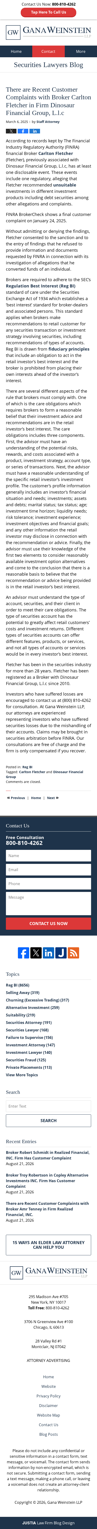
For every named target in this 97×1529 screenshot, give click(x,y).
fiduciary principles (68, 349)
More (80, 51)
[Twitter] (36, 952)
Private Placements (29, 1067)
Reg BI (27, 767)
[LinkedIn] (48, 952)
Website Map (48, 1415)
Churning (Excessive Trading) (37, 1000)
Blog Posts (48, 1434)
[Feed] (73, 952)
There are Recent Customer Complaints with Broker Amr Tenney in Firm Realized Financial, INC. (47, 1209)
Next (53, 797)
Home (16, 51)
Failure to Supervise (29, 1037)
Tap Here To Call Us (48, 12)
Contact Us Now (48, 923)
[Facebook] (23, 952)
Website (48, 1386)
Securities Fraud (26, 1059)
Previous (16, 797)
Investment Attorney (30, 1045)
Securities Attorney (29, 1022)
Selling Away (22, 992)
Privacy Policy (48, 1396)
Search (48, 1120)
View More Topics (22, 1074)
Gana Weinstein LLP (64, 1502)
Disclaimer (48, 1405)
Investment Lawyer (29, 1052)
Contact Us (48, 1424)
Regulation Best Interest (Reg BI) (40, 286)
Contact (48, 51)
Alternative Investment (32, 1007)
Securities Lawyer (27, 1030)
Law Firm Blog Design (48, 1522)
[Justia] (61, 952)
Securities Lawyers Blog (48, 32)
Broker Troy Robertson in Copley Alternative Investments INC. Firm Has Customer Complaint (47, 1181)
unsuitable (64, 185)
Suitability (20, 1015)
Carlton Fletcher (55, 153)
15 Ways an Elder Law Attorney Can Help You (48, 1245)
